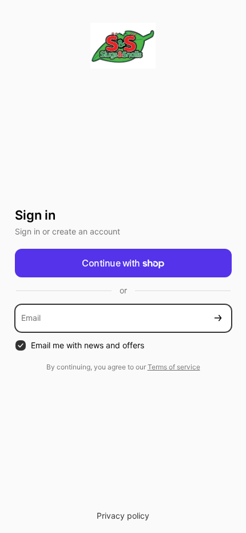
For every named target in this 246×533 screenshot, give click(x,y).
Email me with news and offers (87, 345)
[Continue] (218, 318)
